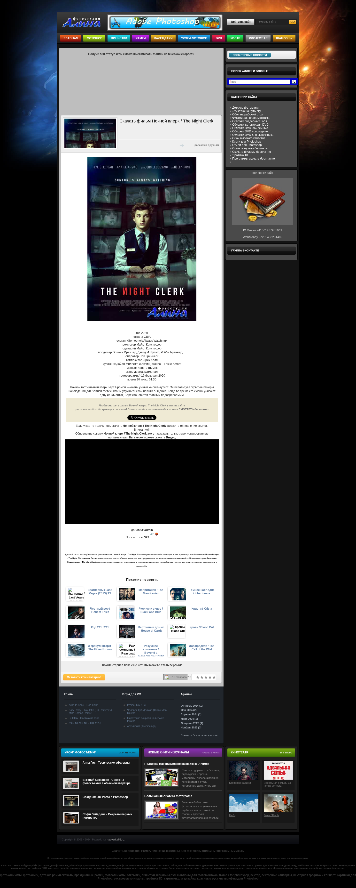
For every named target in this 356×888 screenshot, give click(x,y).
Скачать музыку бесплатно (250, 148)
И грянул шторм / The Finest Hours (100, 647)
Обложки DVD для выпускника (252, 135)
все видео (286, 752)
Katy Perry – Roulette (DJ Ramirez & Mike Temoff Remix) (90, 711)
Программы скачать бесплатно (253, 158)
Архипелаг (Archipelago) (141, 726)
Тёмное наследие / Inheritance (202, 591)
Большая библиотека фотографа (168, 796)
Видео (170, 437)
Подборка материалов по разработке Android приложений (176, 764)
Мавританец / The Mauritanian (151, 591)
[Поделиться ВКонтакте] (122, 145)
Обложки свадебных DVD (249, 121)
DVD (219, 38)
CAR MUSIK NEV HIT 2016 (85, 723)
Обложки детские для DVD (250, 124)
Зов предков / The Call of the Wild (201, 647)
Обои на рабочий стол (247, 114)
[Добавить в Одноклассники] (160, 145)
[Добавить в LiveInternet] (141, 145)
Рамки (141, 38)
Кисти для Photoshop (246, 141)
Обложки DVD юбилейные (250, 128)
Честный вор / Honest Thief (100, 610)
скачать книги (210, 752)
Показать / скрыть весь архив (199, 735)
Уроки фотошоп (194, 38)
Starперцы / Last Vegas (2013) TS (100, 591)
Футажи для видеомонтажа (251, 118)
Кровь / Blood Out (202, 627)
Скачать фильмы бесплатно (251, 151)
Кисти (235, 38)
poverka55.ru (116, 839)
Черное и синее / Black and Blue (151, 610)
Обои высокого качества (248, 138)
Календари (163, 38)
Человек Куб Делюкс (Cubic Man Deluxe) (147, 711)
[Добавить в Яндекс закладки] (147, 145)
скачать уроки (127, 752)
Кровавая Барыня (240, 782)
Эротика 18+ (241, 155)
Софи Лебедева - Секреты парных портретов (107, 816)
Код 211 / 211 (100, 627)
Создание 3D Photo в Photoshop (105, 797)
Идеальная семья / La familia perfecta (277, 784)
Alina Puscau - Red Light (83, 704)
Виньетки (119, 38)
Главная (71, 38)
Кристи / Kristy (202, 608)
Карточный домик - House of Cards (151, 629)
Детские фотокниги (245, 107)
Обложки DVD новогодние (250, 131)
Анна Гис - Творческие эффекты (106, 762)
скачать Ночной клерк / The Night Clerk (123, 554)
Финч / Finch (271, 815)
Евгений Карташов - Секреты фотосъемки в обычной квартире (107, 781)
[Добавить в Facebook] (129, 145)
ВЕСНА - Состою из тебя (84, 718)
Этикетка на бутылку (246, 111)
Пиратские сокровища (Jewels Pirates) (145, 719)
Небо (232, 815)
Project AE (258, 38)
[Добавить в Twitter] (135, 145)
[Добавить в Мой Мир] (154, 145)
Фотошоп (94, 38)
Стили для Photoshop (247, 145)
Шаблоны (284, 38)
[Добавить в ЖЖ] (166, 145)
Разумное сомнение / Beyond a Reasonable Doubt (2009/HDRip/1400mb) (151, 650)
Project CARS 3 (136, 704)
